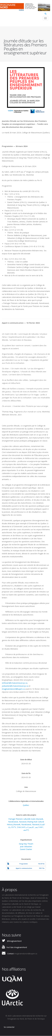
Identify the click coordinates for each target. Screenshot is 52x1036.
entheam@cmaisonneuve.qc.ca (14, 683)
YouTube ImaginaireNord (16, 947)
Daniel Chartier (26, 849)
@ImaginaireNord (14, 941)
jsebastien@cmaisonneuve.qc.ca (15, 686)
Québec (26, 805)
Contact (10, 953)
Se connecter (9, 1027)
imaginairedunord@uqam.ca (13, 689)
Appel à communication (24, 868)
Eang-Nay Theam (26, 844)
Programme (23, 864)
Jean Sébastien (26, 846)
